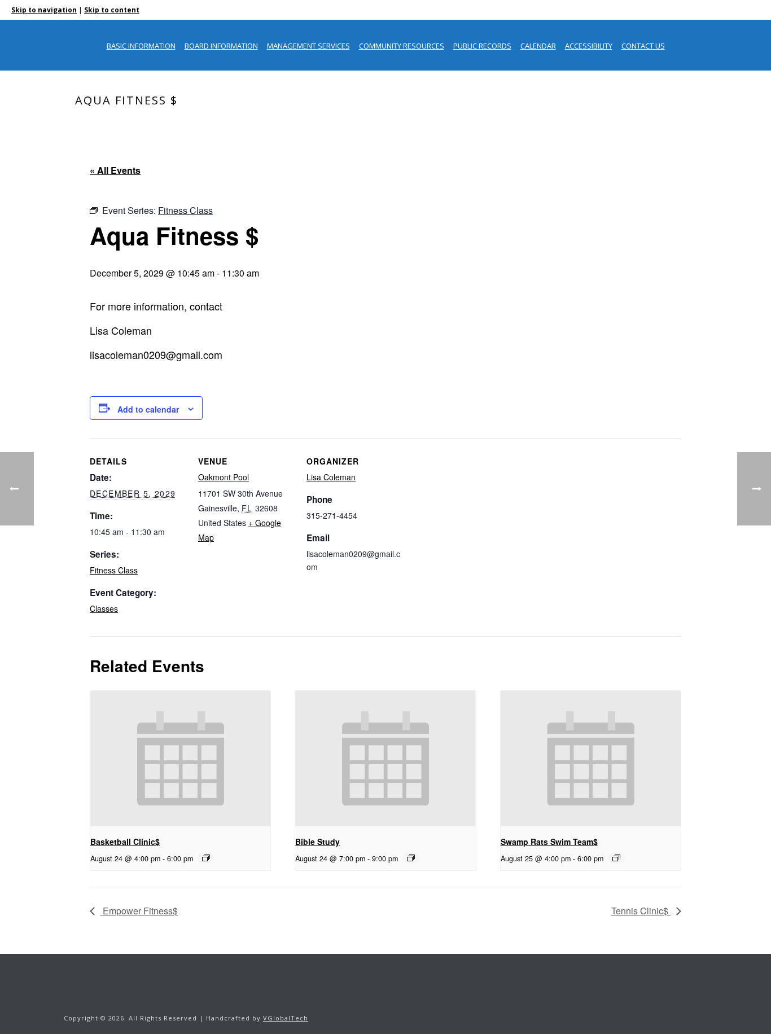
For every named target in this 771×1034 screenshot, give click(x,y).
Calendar (538, 46)
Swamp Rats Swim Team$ (549, 841)
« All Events (115, 170)
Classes (104, 608)
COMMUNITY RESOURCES (401, 46)
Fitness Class (114, 570)
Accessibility (588, 46)
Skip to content (111, 10)
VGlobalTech (285, 1018)
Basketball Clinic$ (125, 841)
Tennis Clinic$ (641, 910)
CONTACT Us (643, 46)
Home (586, 124)
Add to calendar (148, 409)
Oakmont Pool (223, 477)
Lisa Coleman (331, 477)
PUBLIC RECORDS (482, 46)
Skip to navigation (44, 10)
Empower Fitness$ (139, 910)
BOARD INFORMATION (221, 46)
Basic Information (141, 46)
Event (615, 124)
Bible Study (317, 841)
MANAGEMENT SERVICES (308, 46)
